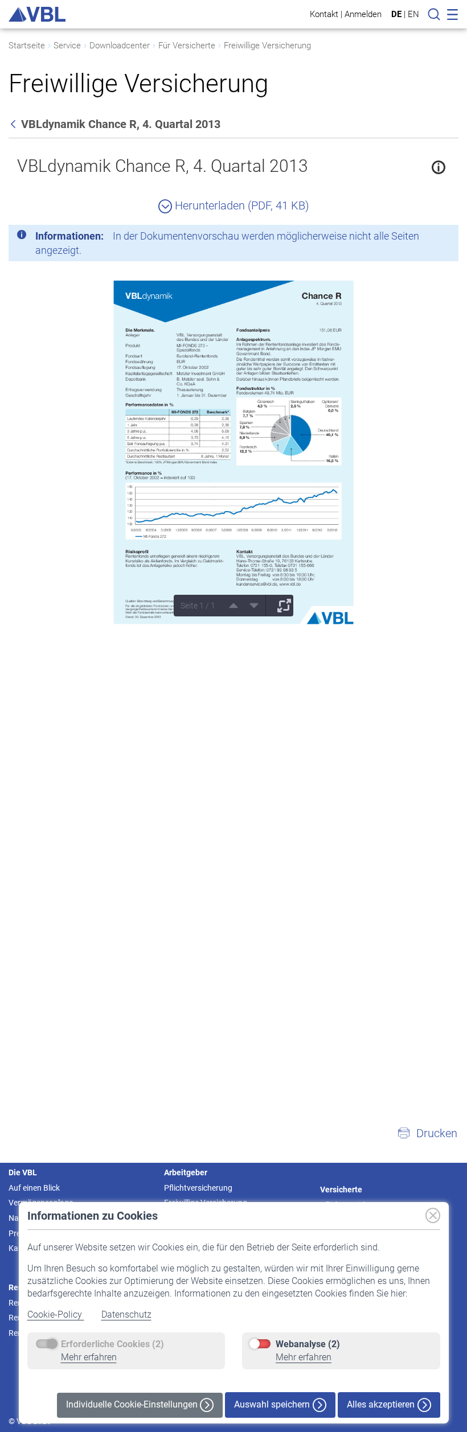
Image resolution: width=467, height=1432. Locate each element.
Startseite (27, 45)
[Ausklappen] (280, 605)
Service (67, 45)
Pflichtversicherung (198, 1187)
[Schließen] (418, 238)
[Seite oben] (229, 605)
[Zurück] (14, 124)
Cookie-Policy (55, 1314)
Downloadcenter (119, 45)
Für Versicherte (186, 45)
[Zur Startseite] (37, 14)
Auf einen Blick (34, 1187)
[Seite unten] (250, 605)
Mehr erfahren (89, 1357)
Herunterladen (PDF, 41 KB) (240, 205)
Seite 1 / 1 (198, 605)
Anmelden (363, 14)
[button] (427, 1133)
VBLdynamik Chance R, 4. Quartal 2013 (162, 166)
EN (413, 14)
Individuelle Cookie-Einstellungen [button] (133, 1404)
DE (396, 14)
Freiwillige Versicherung (267, 45)
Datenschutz (126, 1314)
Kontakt (324, 14)
